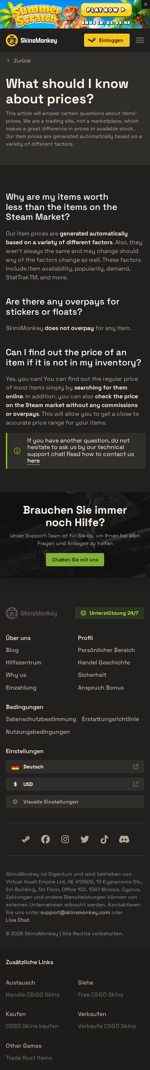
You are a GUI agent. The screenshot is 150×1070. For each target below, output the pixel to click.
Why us (16, 675)
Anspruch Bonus (101, 687)
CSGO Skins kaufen (32, 1026)
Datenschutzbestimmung (41, 719)
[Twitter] (84, 839)
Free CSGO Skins (100, 994)
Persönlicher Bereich (106, 650)
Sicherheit (92, 675)
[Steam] (25, 839)
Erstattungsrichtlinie (110, 719)
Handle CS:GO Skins (33, 994)
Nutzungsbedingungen (38, 732)
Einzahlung (21, 687)
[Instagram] (65, 839)
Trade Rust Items (29, 1058)
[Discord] (124, 839)
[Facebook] (45, 839)
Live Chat (17, 920)
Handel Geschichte (104, 662)
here (33, 460)
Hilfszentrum (24, 662)
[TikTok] (104, 839)
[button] (106, 9)
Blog (12, 650)
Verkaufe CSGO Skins (107, 1026)
